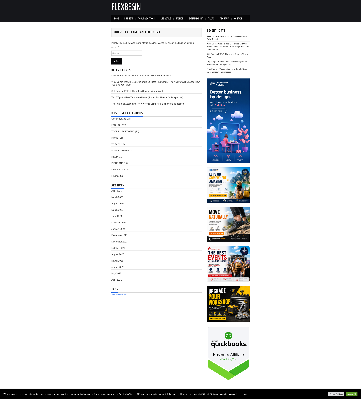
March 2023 (117, 261)
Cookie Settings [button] (336, 394)
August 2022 (117, 267)
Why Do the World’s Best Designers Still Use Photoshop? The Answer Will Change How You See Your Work (228, 47)
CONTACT (238, 19)
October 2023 (118, 248)
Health (114, 157)
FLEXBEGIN (126, 7)
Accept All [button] (351, 394)
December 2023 (119, 235)
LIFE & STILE (166, 19)
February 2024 (118, 222)
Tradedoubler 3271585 (119, 295)
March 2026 (117, 197)
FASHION (179, 19)
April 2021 (116, 280)
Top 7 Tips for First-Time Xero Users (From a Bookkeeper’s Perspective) (147, 97)
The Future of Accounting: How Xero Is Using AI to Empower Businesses (147, 104)
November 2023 (119, 242)
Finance (115, 176)
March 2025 (117, 210)
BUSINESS (128, 19)
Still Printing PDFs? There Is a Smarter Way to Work (137, 91)
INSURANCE (118, 163)
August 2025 (117, 203)
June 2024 (116, 216)
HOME (116, 19)
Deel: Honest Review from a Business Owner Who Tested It (141, 75)
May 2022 (116, 273)
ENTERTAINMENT (196, 19)
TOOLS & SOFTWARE (146, 19)
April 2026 (116, 191)
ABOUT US (224, 19)
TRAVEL (211, 19)
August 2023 (117, 254)
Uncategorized (118, 119)
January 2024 (118, 229)
